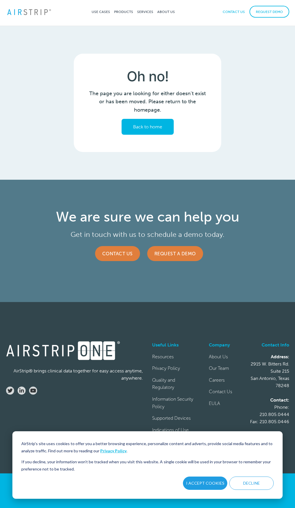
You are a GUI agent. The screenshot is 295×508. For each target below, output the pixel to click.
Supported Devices (171, 418)
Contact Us (117, 253)
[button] (101, 12)
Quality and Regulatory (163, 383)
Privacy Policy (113, 450)
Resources (163, 356)
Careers (217, 380)
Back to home (147, 127)
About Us (218, 356)
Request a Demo (175, 253)
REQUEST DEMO (269, 12)
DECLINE (251, 483)
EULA (214, 403)
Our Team (219, 368)
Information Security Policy (172, 402)
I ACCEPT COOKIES (205, 483)
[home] (29, 12)
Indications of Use (170, 430)
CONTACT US (234, 12)
